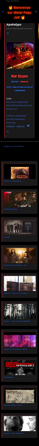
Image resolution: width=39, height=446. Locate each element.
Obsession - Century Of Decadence (16, 293)
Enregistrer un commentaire (13, 146)
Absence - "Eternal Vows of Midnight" (17, 321)
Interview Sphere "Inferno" (13, 405)
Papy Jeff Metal (12, 1)
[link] (15, 81)
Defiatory (20, 126)
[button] (7, 33)
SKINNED (7, 237)
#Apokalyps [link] (21, 116)
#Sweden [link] (10, 119)
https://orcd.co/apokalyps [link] (17, 102)
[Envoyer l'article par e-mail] (28, 126)
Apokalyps (11, 126)
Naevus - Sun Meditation (12, 181)
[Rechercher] (36, 11)
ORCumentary (9, 377)
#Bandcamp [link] (20, 119)
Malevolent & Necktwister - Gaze (15, 265)
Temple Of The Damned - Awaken (16, 349)
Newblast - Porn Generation (14, 433)
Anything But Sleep (10, 209)
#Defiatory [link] (10, 116)
